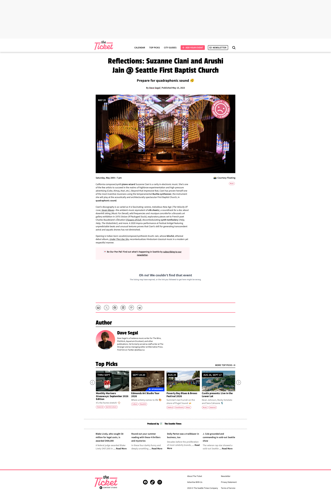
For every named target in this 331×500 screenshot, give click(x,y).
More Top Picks (223, 365)
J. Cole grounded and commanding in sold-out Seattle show (219, 437)
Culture (134, 404)
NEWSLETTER (219, 47)
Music (232, 183)
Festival (170, 407)
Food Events (179, 407)
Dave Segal (154, 87)
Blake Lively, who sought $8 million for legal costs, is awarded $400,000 (109, 437)
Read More (121, 448)
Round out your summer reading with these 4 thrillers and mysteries (145, 437)
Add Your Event (194, 47)
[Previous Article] (92, 382)
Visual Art (143, 404)
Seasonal (100, 407)
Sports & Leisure (111, 407)
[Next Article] (238, 382)
